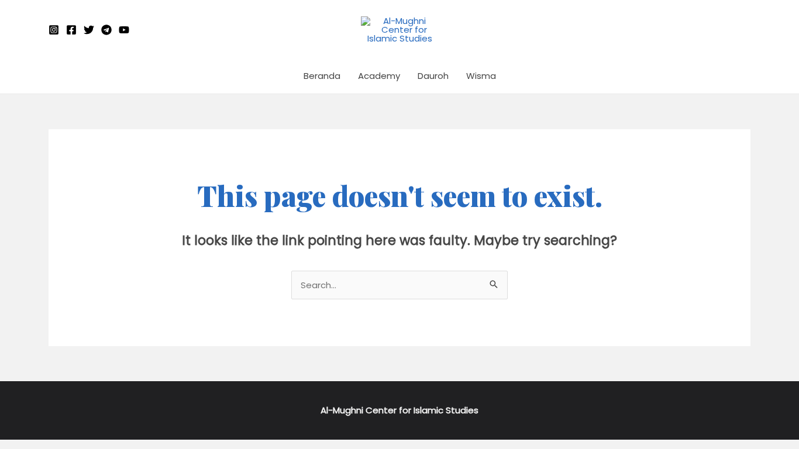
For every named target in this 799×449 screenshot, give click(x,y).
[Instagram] (54, 30)
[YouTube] (124, 30)
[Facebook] (71, 30)
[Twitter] (89, 30)
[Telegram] (106, 30)
